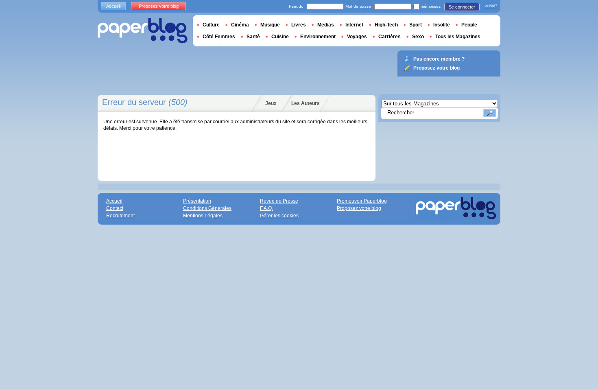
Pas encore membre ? (439, 59)
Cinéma (240, 25)
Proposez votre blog (159, 6)
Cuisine (280, 36)
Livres (298, 25)
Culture (211, 25)
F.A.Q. (266, 208)
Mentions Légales (203, 216)
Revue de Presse (279, 201)
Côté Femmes (219, 36)
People (469, 25)
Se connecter (462, 6)
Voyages (357, 36)
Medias (325, 25)
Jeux (271, 103)
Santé (253, 36)
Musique (270, 25)
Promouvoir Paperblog (362, 201)
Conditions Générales (207, 208)
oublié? (491, 6)
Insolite (441, 25)
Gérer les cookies (279, 216)
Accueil (113, 6)
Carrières (389, 36)
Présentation (197, 201)
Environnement (318, 36)
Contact (114, 208)
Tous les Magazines (457, 36)
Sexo (418, 36)
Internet (354, 25)
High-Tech (386, 25)
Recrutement (120, 216)
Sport (415, 25)
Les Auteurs (305, 103)
